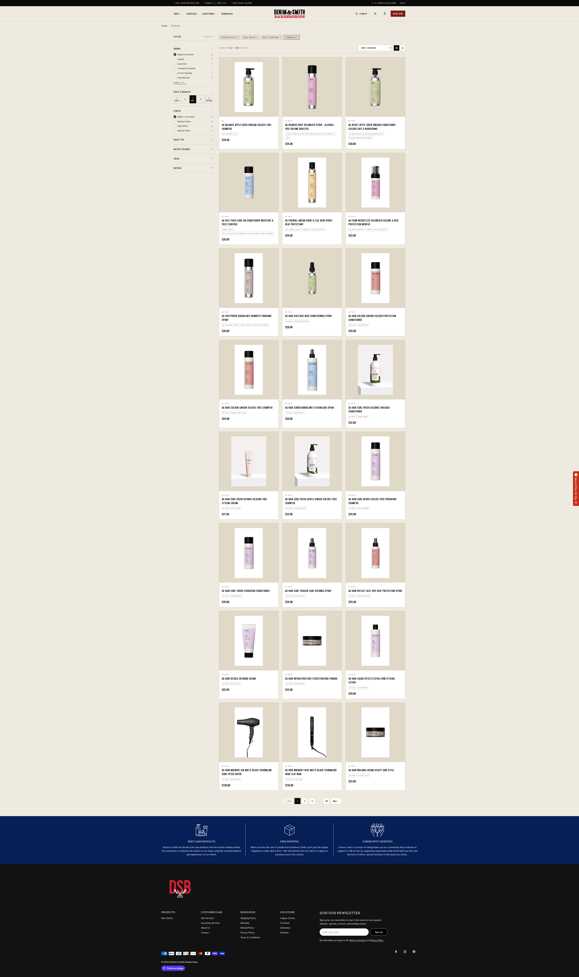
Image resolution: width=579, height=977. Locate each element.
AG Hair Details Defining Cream (239, 678)
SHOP (177, 13)
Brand (177, 48)
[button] (576, 488)
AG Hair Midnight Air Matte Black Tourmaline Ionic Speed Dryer (247, 772)
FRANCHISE (227, 13)
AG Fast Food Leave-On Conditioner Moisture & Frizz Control (247, 222)
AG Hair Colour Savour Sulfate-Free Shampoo (247, 407)
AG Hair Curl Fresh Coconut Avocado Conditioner (369, 409)
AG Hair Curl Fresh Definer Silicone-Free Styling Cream (244, 501)
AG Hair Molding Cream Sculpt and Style (371, 770)
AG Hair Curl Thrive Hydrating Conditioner (246, 591)
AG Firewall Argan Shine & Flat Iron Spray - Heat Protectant (309, 222)
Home (164, 25)
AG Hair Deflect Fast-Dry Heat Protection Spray (375, 591)
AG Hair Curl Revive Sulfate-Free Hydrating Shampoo (372, 501)
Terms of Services (358, 940)
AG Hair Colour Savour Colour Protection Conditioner (372, 318)
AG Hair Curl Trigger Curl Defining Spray (308, 591)
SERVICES (192, 13)
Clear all (208, 37)
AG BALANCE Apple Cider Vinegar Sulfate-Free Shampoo (246, 127)
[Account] (375, 14)
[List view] (402, 48)
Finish (177, 110)
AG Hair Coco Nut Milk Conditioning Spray (308, 316)
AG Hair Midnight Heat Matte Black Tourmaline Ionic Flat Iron (311, 772)
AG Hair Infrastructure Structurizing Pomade (311, 678)
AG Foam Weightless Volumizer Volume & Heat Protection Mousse (373, 222)
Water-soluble (182, 149)
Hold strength (182, 91)
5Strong (209, 99)
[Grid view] (396, 48)
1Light (177, 99)
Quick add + (312, 113)
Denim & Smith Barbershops (184, 962)
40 (326, 801)
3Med (192, 99)
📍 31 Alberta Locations (384, 3)
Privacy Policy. (376, 940)
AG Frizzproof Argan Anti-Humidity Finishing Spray (247, 318)
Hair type (179, 139)
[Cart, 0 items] (385, 14)
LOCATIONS (209, 13)
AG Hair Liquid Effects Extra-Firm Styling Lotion (371, 680)
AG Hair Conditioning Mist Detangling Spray (309, 407)
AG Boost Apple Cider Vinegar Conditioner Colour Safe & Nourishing (371, 127)
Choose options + (249, 113)
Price (177, 158)
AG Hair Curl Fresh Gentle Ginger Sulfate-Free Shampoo (311, 501)
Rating (177, 167)
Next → (336, 801)
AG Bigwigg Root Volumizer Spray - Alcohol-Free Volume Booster (310, 127)
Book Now (398, 13)
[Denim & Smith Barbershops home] (289, 14)
